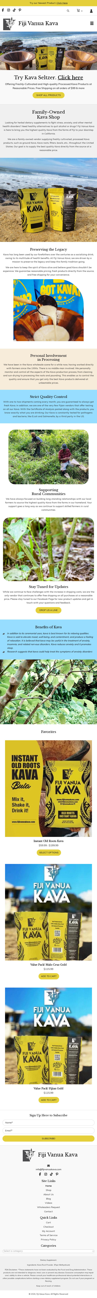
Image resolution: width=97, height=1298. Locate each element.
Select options (48, 852)
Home (48, 1185)
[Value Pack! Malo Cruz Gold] (48, 912)
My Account (48, 1231)
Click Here (62, 3)
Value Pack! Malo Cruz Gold (48, 964)
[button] (2, 10)
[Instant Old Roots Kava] (48, 788)
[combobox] (48, 1251)
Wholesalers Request (48, 1207)
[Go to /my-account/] (91, 11)
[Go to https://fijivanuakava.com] (30, 23)
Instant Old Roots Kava (48, 841)
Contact (48, 1211)
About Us (48, 1194)
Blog (48, 1198)
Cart (48, 1222)
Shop (48, 1190)
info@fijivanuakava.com (48, 1169)
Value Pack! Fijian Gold (48, 1088)
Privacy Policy (48, 1239)
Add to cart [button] (49, 976)
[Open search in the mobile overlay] (68, 10)
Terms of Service (48, 1235)
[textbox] (48, 1251)
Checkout (48, 1226)
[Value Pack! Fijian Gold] (48, 1035)
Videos (48, 1202)
